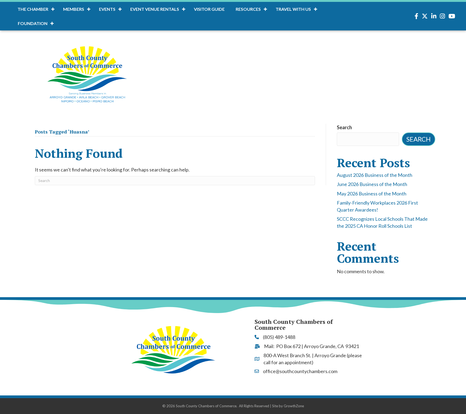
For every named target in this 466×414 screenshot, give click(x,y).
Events (107, 9)
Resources (248, 9)
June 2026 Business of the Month (372, 184)
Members (73, 9)
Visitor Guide (209, 9)
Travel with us (293, 9)
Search (344, 127)
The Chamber (33, 9)
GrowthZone (294, 406)
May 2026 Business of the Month (371, 194)
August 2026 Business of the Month (374, 175)
